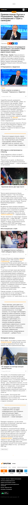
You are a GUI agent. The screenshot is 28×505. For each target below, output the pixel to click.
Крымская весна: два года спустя (12, 187)
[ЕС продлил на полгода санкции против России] (14, 356)
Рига (9, 467)
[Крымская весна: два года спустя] (14, 176)
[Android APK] (4, 493)
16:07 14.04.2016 (4, 23)
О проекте (3, 478)
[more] (25, 96)
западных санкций (6, 342)
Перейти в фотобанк (16, 40)
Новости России (4, 449)
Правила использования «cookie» (8, 482)
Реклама (2, 487)
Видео (3, 88)
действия (15, 117)
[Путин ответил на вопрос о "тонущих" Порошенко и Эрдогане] (14, 77)
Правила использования (15, 478)
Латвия (14, 467)
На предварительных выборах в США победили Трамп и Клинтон (12, 251)
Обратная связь (8, 487)
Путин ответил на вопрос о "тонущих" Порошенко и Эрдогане (13, 91)
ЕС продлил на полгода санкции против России (12, 367)
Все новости (4, 467)
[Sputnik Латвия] (4, 10)
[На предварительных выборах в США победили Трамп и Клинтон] (14, 239)
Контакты (8, 478)
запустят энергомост (7, 214)
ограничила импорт (6, 438)
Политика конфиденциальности (8, 480)
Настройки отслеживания (6, 489)
